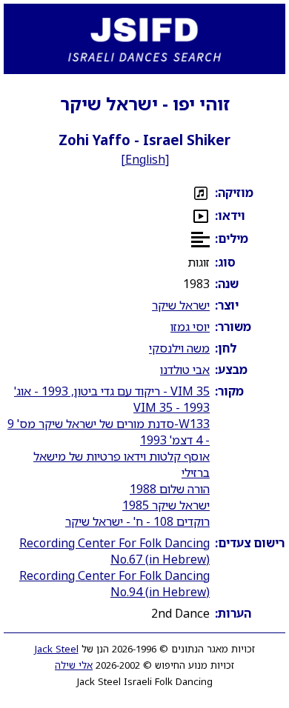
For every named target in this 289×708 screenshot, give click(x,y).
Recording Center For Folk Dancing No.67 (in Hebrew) (114, 551)
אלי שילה (74, 665)
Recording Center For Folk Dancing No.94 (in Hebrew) (114, 583)
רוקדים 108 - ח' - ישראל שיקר (137, 521)
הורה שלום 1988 (170, 489)
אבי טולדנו (185, 369)
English (145, 159)
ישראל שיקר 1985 (166, 505)
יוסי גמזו (190, 326)
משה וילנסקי (179, 348)
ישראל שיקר (181, 305)
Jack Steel (57, 648)
